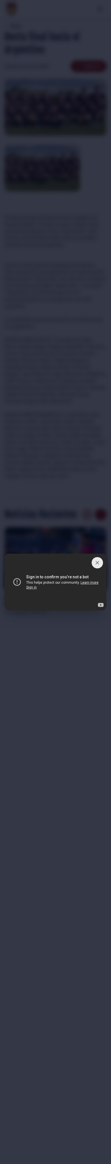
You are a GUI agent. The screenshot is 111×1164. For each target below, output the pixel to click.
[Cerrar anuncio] (97, 562)
